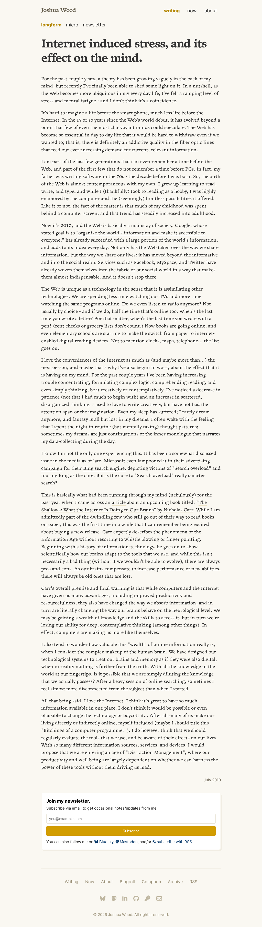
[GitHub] (136, 898)
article (119, 503)
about (210, 10)
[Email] (159, 898)
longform (51, 24)
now (192, 10)
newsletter (94, 24)
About (107, 881)
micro (72, 24)
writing (172, 10)
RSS (193, 881)
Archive (175, 881)
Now (89, 881)
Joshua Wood (58, 11)
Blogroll (127, 881)
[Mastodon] (114, 898)
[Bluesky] (103, 898)
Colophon (151, 881)
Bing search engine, (104, 468)
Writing (71, 881)
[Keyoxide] (147, 898)
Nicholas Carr (178, 510)
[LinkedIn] (124, 898)
